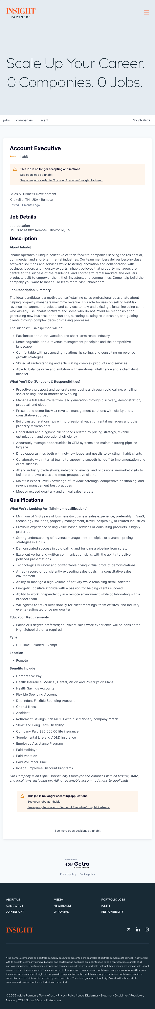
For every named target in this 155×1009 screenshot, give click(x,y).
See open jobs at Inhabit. (36, 174)
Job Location (20, 226)
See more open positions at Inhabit (78, 830)
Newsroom (62, 905)
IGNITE (105, 905)
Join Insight (15, 911)
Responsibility (112, 911)
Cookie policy (87, 874)
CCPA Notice (26, 1000)
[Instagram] (147, 929)
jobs (6, 120)
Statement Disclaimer (115, 995)
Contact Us (14, 905)
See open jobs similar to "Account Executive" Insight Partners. (61, 180)
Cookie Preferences (49, 1000)
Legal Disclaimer (88, 995)
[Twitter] (129, 929)
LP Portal (61, 911)
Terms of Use (47, 995)
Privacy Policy (67, 995)
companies (24, 120)
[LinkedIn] (138, 929)
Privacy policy (68, 874)
